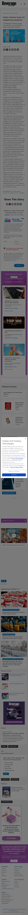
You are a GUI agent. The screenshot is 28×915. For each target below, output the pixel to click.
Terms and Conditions (17, 458)
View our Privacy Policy (16, 467)
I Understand (14, 474)
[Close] (25, 438)
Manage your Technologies (14, 471)
